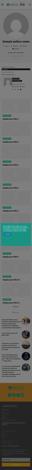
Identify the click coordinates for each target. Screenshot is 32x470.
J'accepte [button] (7, 234)
